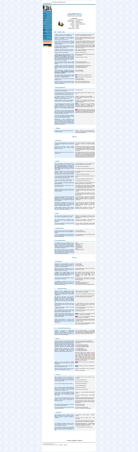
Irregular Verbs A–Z (48, 20)
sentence (60, 43)
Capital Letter (71, 19)
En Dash (77, 26)
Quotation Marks (79, 22)
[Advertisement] (47, 65)
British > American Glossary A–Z (48, 36)
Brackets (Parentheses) (80, 24)
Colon (73, 26)
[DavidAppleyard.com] (47, 3)
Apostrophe (78, 21)
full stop (71, 230)
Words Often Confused (48, 23)
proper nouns (69, 35)
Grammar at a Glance (48, 11)
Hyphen (77, 25)
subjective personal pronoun (64, 55)
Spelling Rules (49, 16)
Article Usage (49, 15)
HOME (50, 41)
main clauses (57, 167)
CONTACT (65, 444)
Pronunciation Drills (48, 25)
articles (62, 71)
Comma (72, 25)
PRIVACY (61, 444)
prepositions (66, 71)
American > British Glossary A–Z (48, 33)
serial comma (67, 198)
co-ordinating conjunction (62, 166)
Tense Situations (49, 13)
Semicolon (72, 24)
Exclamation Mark (79, 19)
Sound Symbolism (48, 27)
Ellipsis (73, 22)
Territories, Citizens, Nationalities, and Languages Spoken (48, 29)
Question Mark (71, 28)
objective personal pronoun (68, 107)
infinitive (63, 72)
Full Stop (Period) (70, 21)
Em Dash (77, 28)
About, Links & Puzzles (48, 39)
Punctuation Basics (48, 18)
